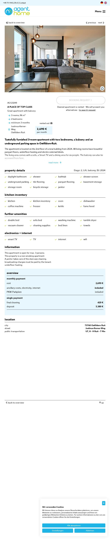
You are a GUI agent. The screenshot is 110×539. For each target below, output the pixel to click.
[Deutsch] (101, 2)
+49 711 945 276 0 (10, 2)
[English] (105, 2)
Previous (9, 53)
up (102, 402)
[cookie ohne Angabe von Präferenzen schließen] (103, 503)
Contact (22, 2)
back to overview (16, 402)
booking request (79, 100)
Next (100, 53)
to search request (87, 110)
